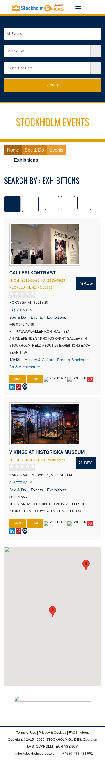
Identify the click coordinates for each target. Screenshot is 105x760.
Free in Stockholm (73, 360)
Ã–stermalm (20, 483)
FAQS (73, 733)
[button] (53, 611)
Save (18, 379)
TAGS (14, 359)
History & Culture (40, 360)
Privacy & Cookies (52, 733)
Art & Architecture (24, 367)
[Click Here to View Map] (25, 386)
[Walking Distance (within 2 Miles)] (68, 203)
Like (35, 379)
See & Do (17, 317)
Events (37, 317)
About (84, 733)
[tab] (12, 204)
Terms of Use (26, 733)
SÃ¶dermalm (20, 310)
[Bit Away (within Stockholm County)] (84, 203)
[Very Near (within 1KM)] (52, 203)
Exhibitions (56, 317)
